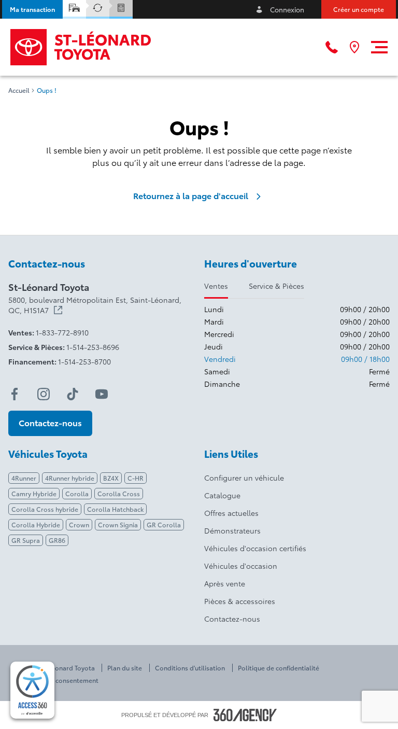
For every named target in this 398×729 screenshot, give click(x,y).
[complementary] (32, 690)
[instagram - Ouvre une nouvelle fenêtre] (43, 394)
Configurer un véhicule (244, 477)
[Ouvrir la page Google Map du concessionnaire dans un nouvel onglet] (354, 47)
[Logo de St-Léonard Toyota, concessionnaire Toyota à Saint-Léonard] (81, 47)
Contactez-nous (232, 618)
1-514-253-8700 (84, 361)
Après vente (224, 583)
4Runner (23, 477)
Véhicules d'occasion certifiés (255, 548)
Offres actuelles (231, 513)
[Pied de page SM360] (245, 715)
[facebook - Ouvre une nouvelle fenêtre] (14, 394)
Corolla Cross (118, 493)
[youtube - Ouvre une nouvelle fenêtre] (101, 394)
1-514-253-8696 (92, 347)
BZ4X (111, 477)
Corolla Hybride (35, 524)
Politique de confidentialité (278, 668)
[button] (32, 9)
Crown (79, 524)
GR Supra (25, 540)
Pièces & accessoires (239, 601)
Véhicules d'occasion (240, 565)
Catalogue (222, 495)
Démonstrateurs (232, 530)
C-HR (135, 477)
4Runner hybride (69, 477)
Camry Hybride (33, 493)
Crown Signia (118, 524)
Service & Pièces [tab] (276, 286)
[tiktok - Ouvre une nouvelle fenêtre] (72, 394)
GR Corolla (164, 524)
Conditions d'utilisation (190, 668)
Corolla (77, 493)
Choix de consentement (62, 680)
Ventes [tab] (216, 286)
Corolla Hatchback (115, 508)
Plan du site (124, 668)
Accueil (19, 90)
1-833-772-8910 (62, 332)
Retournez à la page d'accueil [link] (190, 195)
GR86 (57, 540)
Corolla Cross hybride (44, 508)
